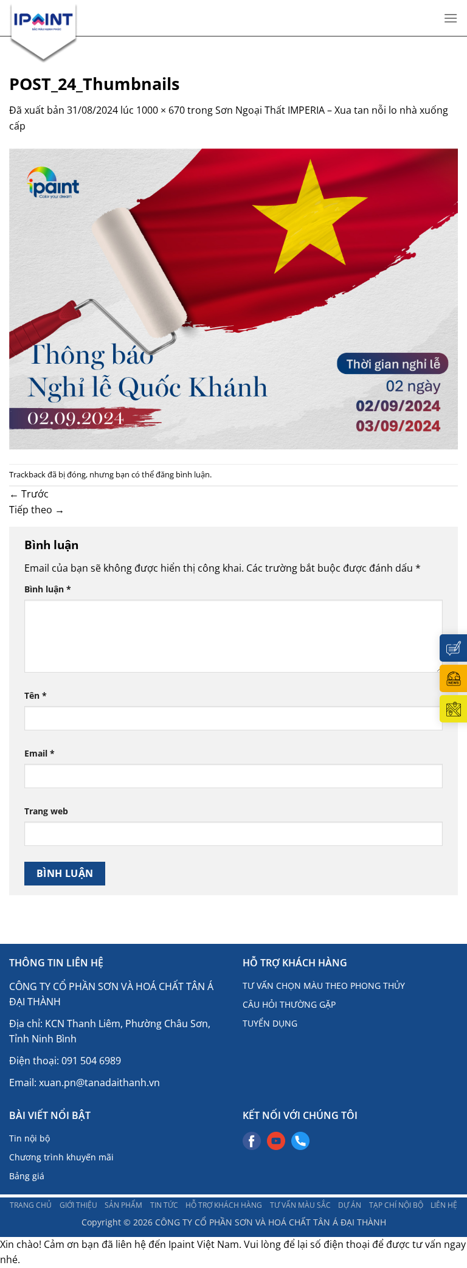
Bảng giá (26, 1176)
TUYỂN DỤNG (270, 1023)
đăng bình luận (183, 474)
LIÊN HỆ (444, 1205)
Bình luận (47, 589)
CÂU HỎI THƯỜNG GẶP (289, 1004)
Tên (35, 695)
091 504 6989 (91, 1060)
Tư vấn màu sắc (300, 1205)
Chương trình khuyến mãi (61, 1157)
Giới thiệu (78, 1205)
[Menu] (450, 18)
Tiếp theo (36, 509)
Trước (29, 494)
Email (39, 753)
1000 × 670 (160, 110)
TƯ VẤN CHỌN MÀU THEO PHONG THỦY (324, 985)
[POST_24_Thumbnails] (233, 298)
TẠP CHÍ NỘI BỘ (396, 1205)
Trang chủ (31, 1205)
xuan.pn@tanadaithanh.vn (99, 1082)
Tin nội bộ (29, 1138)
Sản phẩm (123, 1205)
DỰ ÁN (349, 1205)
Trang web (46, 811)
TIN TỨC (164, 1205)
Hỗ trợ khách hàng (223, 1205)
